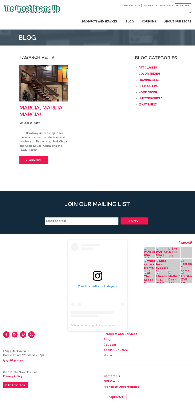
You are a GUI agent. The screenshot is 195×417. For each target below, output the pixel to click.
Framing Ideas (149, 79)
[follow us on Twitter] (31, 334)
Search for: (190, 12)
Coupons (149, 21)
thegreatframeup (84, 325)
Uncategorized (150, 98)
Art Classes (148, 67)
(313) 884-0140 (13, 360)
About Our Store (177, 21)
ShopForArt (183, 5)
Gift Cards (166, 5)
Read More (34, 160)
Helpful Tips (148, 86)
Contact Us (150, 5)
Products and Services (99, 21)
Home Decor (148, 92)
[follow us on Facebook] (6, 334)
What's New (148, 104)
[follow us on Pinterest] (23, 334)
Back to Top (15, 385)
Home (108, 355)
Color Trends (150, 73)
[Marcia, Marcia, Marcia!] (43, 83)
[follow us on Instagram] (14, 334)
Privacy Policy (12, 376)
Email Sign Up (132, 5)
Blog (130, 21)
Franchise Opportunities (121, 386)
